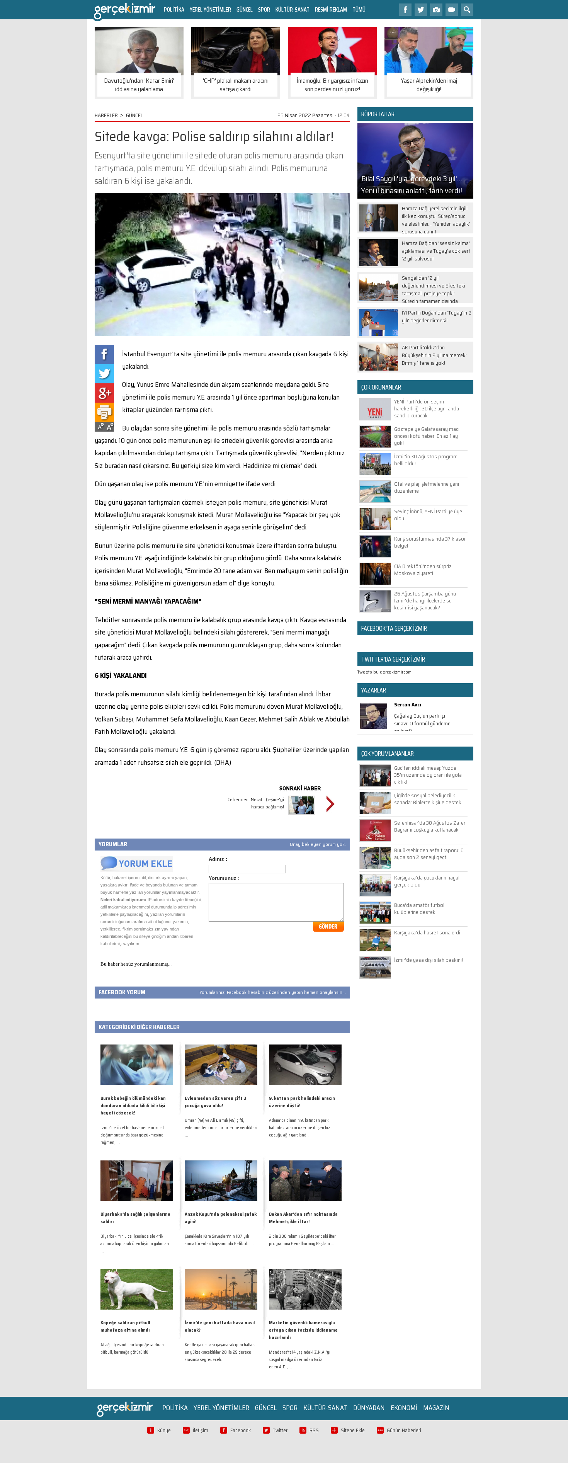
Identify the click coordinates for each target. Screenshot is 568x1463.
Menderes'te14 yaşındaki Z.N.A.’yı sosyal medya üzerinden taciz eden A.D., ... (299, 1359)
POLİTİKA (174, 9)
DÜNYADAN (369, 1408)
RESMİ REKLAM (331, 9)
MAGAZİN (436, 1408)
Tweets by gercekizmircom (384, 671)
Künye (164, 1430)
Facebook (240, 1430)
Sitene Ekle (353, 1430)
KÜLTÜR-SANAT (292, 9)
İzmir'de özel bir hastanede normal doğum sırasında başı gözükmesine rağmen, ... (132, 1135)
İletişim (200, 1430)
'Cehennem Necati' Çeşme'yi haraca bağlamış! (255, 803)
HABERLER (106, 115)
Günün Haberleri (404, 1430)
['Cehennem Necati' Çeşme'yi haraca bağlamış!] (301, 815)
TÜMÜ (359, 9)
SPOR (264, 9)
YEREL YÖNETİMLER (210, 9)
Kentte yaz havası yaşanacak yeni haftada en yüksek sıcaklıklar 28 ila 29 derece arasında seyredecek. (221, 1352)
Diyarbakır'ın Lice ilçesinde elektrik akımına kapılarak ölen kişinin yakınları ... (134, 1243)
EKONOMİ (404, 1408)
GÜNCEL (244, 9)
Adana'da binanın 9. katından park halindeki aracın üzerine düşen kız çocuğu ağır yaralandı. (299, 1127)
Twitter (280, 1430)
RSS (314, 1430)
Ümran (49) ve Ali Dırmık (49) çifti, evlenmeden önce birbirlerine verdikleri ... (221, 1127)
